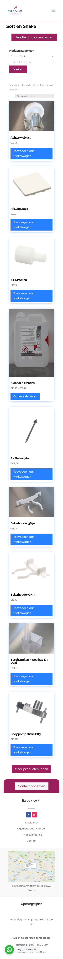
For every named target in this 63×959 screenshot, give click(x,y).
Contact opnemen (31, 786)
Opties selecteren (25, 396)
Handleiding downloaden (34, 37)
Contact (31, 840)
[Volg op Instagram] (34, 814)
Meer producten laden (31, 769)
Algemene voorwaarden (31, 828)
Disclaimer (31, 822)
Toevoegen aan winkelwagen (24, 153)
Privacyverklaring (31, 834)
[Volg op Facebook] (28, 814)
